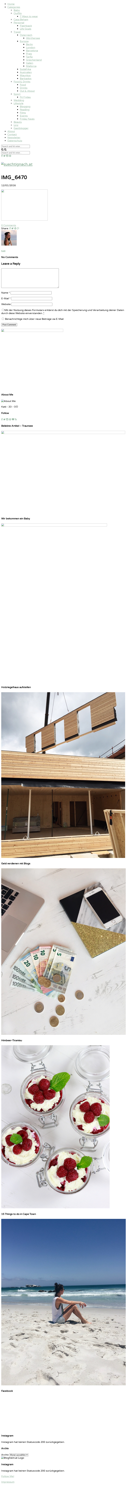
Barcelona (32, 50)
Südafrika (25, 69)
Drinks (23, 87)
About (11, 131)
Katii (3, 251)
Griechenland (34, 60)
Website (6, 304)
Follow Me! (7, 1476)
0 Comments (8, 225)
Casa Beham (21, 19)
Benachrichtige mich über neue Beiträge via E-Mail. (34, 319)
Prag (29, 53)
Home (11, 4)
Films (23, 112)
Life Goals (25, 28)
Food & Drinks (22, 81)
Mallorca (31, 66)
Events (24, 115)
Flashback (26, 25)
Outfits (18, 13)
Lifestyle (18, 103)
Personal (19, 22)
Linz (16, 125)
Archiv (5, 1454)
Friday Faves (27, 119)
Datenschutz (14, 140)
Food (23, 84)
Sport (17, 94)
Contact (12, 134)
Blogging (25, 106)
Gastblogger (21, 128)
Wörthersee (33, 38)
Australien (26, 72)
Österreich (26, 35)
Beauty (18, 122)
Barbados (25, 78)
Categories (13, 7)
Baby (17, 10)
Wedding (19, 100)
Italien (29, 63)
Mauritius (25, 75)
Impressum (7, 1482)
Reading (24, 109)
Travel (17, 32)
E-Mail (6, 298)
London (30, 47)
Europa (24, 41)
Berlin (29, 44)
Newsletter (13, 137)
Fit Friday (25, 97)
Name (5, 292)
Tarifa (29, 56)
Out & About (27, 91)
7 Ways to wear (29, 16)
